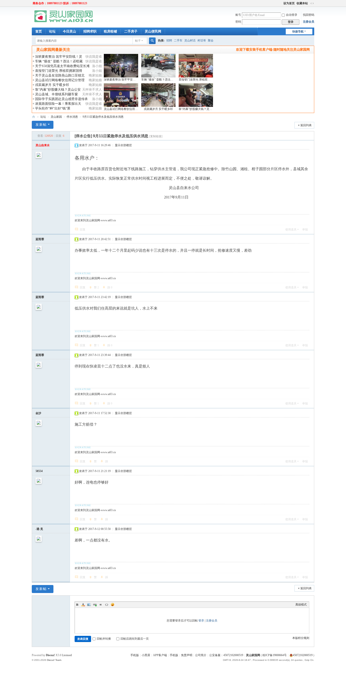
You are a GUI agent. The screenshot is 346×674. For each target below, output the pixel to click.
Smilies (112, 604)
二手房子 (130, 31)
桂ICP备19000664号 (274, 655)
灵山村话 (190, 40)
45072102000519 (303, 655)
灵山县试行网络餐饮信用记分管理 (125, 109)
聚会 (210, 40)
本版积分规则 (300, 638)
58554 (39, 471)
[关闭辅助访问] (281, 3)
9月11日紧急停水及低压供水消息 (103, 116)
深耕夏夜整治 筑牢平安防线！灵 (124, 79)
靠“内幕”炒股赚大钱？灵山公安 (198, 109)
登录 (201, 620)
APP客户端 (160, 655)
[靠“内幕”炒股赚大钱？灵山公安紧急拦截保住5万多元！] (196, 95)
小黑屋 (146, 655)
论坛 (52, 31)
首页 (38, 31)
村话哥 (201, 40)
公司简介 (200, 655)
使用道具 (291, 229)
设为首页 (289, 3)
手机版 (134, 655)
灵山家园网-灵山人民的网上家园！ (34, 116)
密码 (238, 21)
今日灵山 (69, 31)
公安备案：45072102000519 (226, 655)
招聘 (169, 40)
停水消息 (72, 116)
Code (106, 604)
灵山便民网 (153, 31)
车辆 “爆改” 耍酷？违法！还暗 (160, 79)
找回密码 (308, 14)
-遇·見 (39, 529)
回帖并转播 (104, 638)
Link (95, 604)
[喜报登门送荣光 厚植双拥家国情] (196, 65)
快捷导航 (298, 31)
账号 (238, 14)
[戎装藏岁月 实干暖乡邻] (158, 95)
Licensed (67, 655)
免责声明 (186, 655)
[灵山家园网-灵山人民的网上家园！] (63, 16)
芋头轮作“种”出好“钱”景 (52, 108)
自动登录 (291, 14)
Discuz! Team (54, 660)
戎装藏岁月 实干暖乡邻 (52, 85)
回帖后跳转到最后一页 (135, 638)
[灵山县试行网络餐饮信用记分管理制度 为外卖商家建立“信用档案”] (121, 95)
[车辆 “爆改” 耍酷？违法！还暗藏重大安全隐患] (158, 65)
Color (83, 604)
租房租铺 (110, 31)
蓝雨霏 (40, 239)
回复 (82, 229)
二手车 (178, 40)
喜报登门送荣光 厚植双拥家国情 (58, 71)
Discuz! (50, 655)
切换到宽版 (312, 3)
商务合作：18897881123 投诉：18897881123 (60, 3)
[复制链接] (155, 136)
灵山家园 (56, 116)
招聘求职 (90, 31)
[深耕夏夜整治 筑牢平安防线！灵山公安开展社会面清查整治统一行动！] (121, 65)
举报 (305, 229)
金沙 (38, 413)
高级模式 (301, 604)
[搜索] (152, 40)
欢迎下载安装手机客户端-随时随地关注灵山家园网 (273, 49)
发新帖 (41, 124)
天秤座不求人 (92, 89)
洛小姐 (97, 66)
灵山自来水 (43, 145)
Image (89, 604)
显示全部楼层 (123, 145)
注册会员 (308, 21)
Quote (100, 604)
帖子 (138, 40)
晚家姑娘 (95, 75)
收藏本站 (302, 3)
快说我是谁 (93, 56)
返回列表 (306, 125)
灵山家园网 (253, 655)
